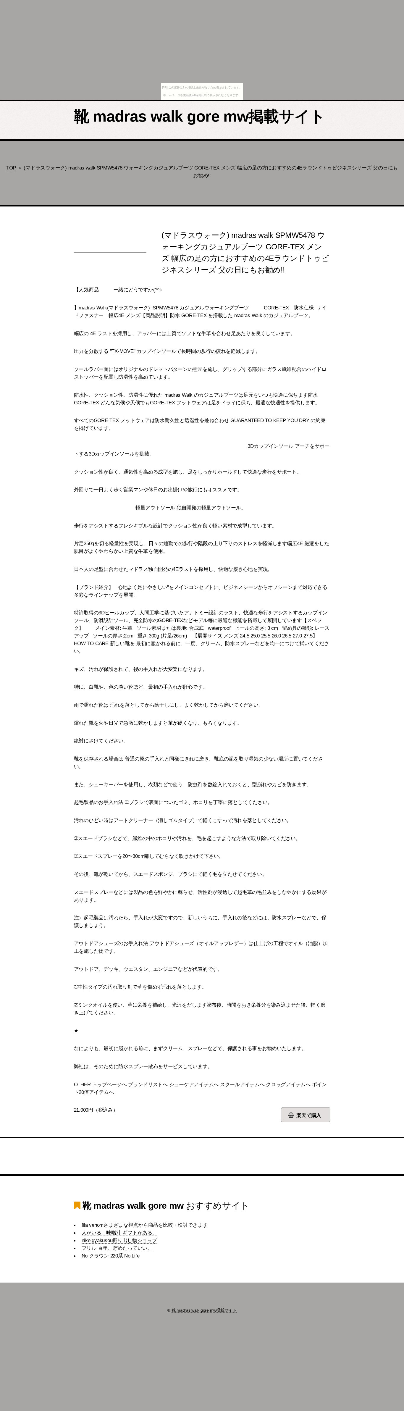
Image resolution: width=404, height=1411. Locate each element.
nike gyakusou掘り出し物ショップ (119, 1240)
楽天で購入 (308, 1115)
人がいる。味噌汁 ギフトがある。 (119, 1233)
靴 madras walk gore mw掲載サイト (199, 116)
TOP (11, 168)
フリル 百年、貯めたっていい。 (117, 1248)
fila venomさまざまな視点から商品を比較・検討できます (145, 1225)
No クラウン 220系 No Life (111, 1256)
